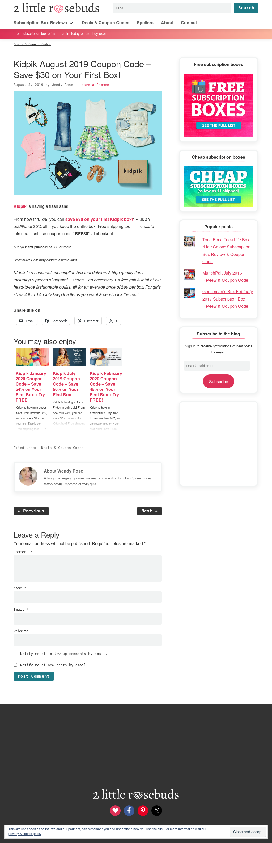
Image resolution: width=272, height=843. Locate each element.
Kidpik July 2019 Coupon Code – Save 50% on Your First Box (66, 384)
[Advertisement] (218, 444)
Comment (23, 552)
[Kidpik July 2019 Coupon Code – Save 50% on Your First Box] (69, 357)
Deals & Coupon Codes (62, 448)
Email (21, 610)
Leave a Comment (95, 85)
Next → (150, 510)
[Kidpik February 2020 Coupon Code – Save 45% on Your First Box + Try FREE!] (106, 357)
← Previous (31, 510)
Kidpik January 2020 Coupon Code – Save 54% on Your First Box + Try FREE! (31, 386)
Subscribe (218, 381)
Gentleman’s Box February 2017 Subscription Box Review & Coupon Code (227, 298)
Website (21, 631)
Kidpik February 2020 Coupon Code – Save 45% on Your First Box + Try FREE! (106, 386)
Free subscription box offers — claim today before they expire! (61, 33)
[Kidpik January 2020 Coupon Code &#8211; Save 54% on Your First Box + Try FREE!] (32, 357)
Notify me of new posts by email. (54, 665)
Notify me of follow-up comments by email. (63, 654)
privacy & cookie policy (24, 833)
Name (20, 588)
